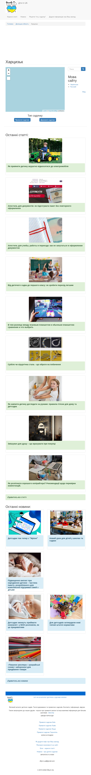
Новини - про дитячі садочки (47, 751)
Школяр (51, 712)
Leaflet (45, 111)
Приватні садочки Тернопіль (47, 732)
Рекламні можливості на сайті (47, 745)
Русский (73, 87)
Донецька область (22, 24)
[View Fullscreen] (8, 78)
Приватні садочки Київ (47, 722)
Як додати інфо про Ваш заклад (47, 741)
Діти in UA (22, 2)
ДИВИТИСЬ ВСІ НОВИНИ (18, 681)
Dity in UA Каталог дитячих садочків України (50, 697)
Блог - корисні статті (47, 748)
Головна (10, 24)
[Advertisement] (45, 43)
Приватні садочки (22, 120)
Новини (23, 17)
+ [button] (8, 70)
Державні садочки (48, 120)
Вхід (83, 92)
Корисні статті (12, 17)
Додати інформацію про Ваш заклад (62, 17)
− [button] (8, 73)
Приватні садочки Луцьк (47, 729)
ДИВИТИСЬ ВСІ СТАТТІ (18, 497)
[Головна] (12, 7)
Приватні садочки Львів (47, 725)
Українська (74, 84)
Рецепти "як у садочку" (37, 17)
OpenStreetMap (53, 111)
